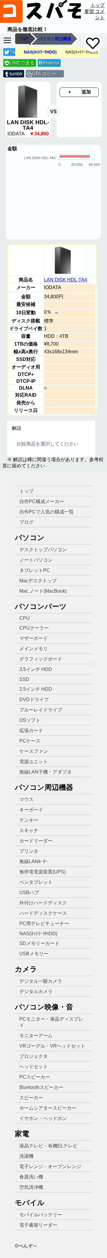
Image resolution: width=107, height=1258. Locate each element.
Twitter (16, 51)
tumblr (16, 73)
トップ (97, 5)
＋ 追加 (79, 91)
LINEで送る (19, 62)
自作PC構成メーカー (41, 501)
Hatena (49, 62)
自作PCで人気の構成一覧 (46, 511)
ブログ (26, 522)
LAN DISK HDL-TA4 (65, 279)
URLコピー (44, 73)
